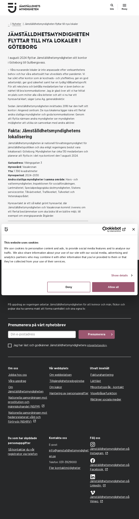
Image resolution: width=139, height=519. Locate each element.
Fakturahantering (101, 374)
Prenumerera (96, 334)
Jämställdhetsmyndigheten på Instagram (109, 451)
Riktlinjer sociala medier (105, 399)
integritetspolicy (97, 345)
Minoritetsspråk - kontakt (107, 387)
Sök (112, 9)
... (9, 24)
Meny (124, 9)
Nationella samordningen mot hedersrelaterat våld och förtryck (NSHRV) (27, 417)
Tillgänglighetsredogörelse (66, 381)
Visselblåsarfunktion (103, 393)
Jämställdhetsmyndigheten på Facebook (109, 467)
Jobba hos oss (17, 374)
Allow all (113, 286)
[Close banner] (133, 229)
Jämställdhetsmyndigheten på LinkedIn (109, 483)
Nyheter (16, 24)
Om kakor (55, 387)
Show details (119, 275)
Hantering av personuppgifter (69, 393)
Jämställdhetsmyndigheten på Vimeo (109, 499)
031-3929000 (68, 462)
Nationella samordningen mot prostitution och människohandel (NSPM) (27, 402)
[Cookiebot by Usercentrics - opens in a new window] (110, 229)
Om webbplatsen (60, 374)
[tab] (27, 368)
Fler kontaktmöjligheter (65, 467)
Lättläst (95, 381)
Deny (69, 286)
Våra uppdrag (17, 381)
